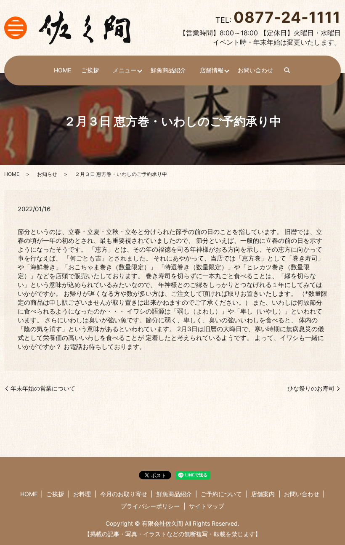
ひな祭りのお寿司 (310, 388)
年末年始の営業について (43, 388)
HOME (62, 70)
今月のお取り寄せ (123, 493)
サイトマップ (206, 506)
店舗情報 (211, 70)
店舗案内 (263, 493)
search (287, 70)
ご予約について (221, 493)
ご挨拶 (90, 70)
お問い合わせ (255, 70)
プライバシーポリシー (150, 506)
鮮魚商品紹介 (168, 70)
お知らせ (47, 174)
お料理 (82, 493)
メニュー (124, 70)
